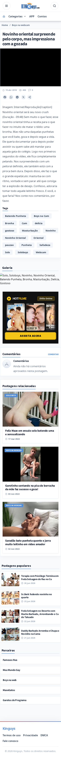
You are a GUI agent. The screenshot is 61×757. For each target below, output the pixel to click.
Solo (7, 252)
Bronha (9, 223)
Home (5, 25)
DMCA (44, 735)
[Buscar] (54, 6)
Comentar (53, 354)
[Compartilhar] (29, 97)
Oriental (38, 237)
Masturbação (30, 230)
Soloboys (23, 252)
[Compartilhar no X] (23, 97)
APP (31, 16)
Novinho (51, 230)
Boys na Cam (41, 216)
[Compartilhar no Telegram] (17, 97)
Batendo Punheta (15, 216)
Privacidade (30, 735)
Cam (24, 223)
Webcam (41, 252)
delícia (38, 223)
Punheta (26, 245)
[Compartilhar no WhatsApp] (11, 97)
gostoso (9, 230)
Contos (42, 16)
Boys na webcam (21, 25)
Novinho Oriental (15, 237)
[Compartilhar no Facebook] (4, 97)
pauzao (9, 245)
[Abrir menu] (6, 6)
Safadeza (45, 245)
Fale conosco (10, 741)
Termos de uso (11, 735)
